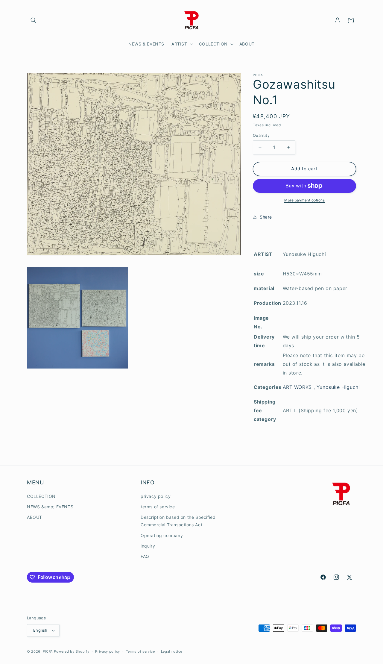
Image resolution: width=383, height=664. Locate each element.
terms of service (158, 506)
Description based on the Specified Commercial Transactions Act (178, 521)
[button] (33, 20)
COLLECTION (41, 496)
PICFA (48, 651)
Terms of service (140, 651)
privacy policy (156, 496)
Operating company (162, 535)
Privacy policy (107, 651)
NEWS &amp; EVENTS (50, 506)
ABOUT (34, 517)
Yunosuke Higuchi (338, 387)
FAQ (145, 556)
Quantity (261, 135)
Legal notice (171, 651)
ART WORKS (297, 387)
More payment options (304, 200)
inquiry (148, 545)
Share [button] (266, 216)
